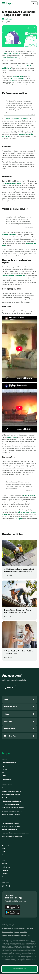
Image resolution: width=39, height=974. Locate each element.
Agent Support (9, 721)
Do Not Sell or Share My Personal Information (13, 928)
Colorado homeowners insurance (11, 798)
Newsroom (5, 855)
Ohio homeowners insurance (10, 804)
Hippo (20, 518)
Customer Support (10, 706)
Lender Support (9, 728)
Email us (10, 687)
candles (12, 80)
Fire (3, 772)
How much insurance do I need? (11, 826)
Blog (3, 848)
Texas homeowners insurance (10, 788)
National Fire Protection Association (16, 119)
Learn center (6, 845)
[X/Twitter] (6, 886)
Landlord (4, 769)
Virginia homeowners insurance (11, 814)
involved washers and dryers (11, 183)
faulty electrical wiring (17, 78)
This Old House (12, 437)
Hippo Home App (10, 736)
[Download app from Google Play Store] (12, 912)
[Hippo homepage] (10, 3)
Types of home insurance (9, 829)
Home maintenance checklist (10, 823)
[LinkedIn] (3, 886)
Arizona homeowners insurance (11, 794)
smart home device (29, 495)
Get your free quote (19, 969)
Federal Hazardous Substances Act (13, 275)
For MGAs (5, 873)
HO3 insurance (6, 776)
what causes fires (18, 76)
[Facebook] (10, 886)
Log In (34, 3)
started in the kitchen (9, 234)
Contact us (5, 864)
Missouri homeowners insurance (11, 801)
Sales (6, 699)
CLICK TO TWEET (29, 114)
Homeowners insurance (9, 762)
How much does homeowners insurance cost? (15, 833)
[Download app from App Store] (12, 907)
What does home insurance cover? (12, 836)
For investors (6, 867)
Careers (4, 877)
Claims (6, 714)
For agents (5, 870)
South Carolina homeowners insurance (13, 807)
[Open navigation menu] (3, 3)
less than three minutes (10, 58)
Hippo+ (4, 766)
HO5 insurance (6, 779)
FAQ (3, 851)
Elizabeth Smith (7, 19)
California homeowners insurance (11, 791)
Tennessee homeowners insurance (12, 811)
